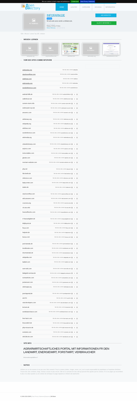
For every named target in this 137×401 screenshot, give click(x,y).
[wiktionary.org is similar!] (72, 119)
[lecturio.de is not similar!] (77, 307)
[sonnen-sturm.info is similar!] (72, 103)
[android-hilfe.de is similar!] (72, 94)
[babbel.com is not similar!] (77, 262)
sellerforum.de (67, 98)
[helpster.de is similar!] (72, 232)
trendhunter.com (67, 248)
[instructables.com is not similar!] (77, 153)
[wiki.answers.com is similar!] (72, 198)
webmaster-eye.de (66, 108)
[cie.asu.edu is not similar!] (77, 207)
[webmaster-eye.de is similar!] (72, 108)
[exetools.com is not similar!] (77, 332)
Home (62, 7)
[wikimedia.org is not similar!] (77, 137)
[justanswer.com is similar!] (72, 282)
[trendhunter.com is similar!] (72, 248)
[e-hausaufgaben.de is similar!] (72, 218)
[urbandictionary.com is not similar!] (77, 144)
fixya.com (68, 228)
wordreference (74, 87)
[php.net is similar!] (72, 169)
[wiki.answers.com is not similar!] (77, 198)
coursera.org (67, 203)
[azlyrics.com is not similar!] (77, 148)
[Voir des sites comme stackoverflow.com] (50, 49)
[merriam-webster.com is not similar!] (77, 162)
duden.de (68, 187)
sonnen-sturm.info (66, 103)
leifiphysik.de (67, 223)
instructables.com (66, 153)
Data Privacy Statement (87, 1)
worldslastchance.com (65, 311)
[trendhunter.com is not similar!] (77, 248)
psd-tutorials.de (67, 243)
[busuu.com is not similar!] (77, 237)
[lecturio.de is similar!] (72, 307)
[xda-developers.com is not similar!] (77, 302)
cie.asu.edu (68, 207)
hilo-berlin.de (67, 173)
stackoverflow (74, 74)
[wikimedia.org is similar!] (72, 137)
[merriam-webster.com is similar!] (72, 162)
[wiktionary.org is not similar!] (77, 119)
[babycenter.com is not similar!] (77, 182)
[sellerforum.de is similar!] (72, 98)
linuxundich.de (67, 323)
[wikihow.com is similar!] (72, 128)
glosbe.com (68, 157)
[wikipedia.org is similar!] (72, 123)
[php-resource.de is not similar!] (77, 327)
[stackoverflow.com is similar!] (72, 194)
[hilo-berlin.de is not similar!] (77, 173)
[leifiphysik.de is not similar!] (77, 223)
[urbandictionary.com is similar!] (72, 144)
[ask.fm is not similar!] (77, 298)
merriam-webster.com (65, 162)
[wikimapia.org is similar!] (72, 286)
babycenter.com (67, 182)
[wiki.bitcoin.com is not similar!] (77, 336)
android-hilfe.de (67, 94)
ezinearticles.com (66, 277)
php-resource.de (66, 327)
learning (49, 18)
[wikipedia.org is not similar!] (77, 123)
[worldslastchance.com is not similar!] (77, 311)
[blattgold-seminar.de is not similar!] (77, 273)
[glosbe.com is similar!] (72, 157)
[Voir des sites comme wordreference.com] (111, 49)
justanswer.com (67, 282)
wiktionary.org (67, 119)
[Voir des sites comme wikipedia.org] (29, 49)
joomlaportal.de (67, 293)
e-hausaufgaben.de (66, 218)
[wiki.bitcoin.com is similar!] (72, 336)
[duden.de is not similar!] (77, 187)
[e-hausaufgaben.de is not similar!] (77, 218)
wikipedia (75, 69)
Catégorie (86, 7)
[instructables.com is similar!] (72, 153)
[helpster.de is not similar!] (77, 232)
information (110, 7)
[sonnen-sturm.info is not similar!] (77, 103)
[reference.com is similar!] (72, 178)
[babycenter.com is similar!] (72, 182)
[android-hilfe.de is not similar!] (77, 94)
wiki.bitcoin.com (67, 336)
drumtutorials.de (67, 252)
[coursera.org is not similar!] (77, 203)
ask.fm (69, 298)
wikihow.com (71, 56)
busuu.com (68, 237)
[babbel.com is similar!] (72, 262)
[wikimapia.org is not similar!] (77, 286)
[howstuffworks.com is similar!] (72, 212)
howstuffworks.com (66, 212)
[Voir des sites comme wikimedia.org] (90, 49)
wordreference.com (112, 56)
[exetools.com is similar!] (72, 332)
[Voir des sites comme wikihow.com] (70, 49)
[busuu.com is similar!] (72, 237)
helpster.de (68, 232)
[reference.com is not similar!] (77, 178)
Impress (47, 396)
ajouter (74, 7)
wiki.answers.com (66, 198)
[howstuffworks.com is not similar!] (77, 212)
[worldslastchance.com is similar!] (72, 311)
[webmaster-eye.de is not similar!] (77, 108)
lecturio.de (68, 307)
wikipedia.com (67, 257)
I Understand (75, 1)
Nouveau (98, 7)
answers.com (67, 112)
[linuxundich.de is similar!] (72, 323)
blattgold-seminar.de (66, 273)
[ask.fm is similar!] (72, 298)
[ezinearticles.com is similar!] (72, 277)
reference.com (67, 178)
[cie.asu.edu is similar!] (72, 207)
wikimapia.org (67, 286)
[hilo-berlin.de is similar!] (72, 173)
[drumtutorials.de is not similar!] (77, 252)
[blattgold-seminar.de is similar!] (72, 273)
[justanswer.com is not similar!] (77, 282)
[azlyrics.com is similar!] (72, 148)
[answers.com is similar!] (72, 112)
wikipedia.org (30, 56)
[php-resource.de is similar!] (72, 327)
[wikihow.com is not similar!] (77, 128)
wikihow (76, 78)
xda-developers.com (65, 302)
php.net (69, 169)
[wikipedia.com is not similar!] (77, 257)
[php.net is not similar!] (77, 169)
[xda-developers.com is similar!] (72, 302)
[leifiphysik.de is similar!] (72, 223)
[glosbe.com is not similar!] (77, 157)
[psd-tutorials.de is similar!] (72, 243)
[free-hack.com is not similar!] (77, 318)
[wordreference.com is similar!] (72, 132)
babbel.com (68, 262)
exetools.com (67, 332)
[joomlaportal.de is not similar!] (77, 293)
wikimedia (75, 83)
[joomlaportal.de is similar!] (72, 293)
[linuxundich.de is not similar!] (77, 323)
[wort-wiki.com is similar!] (72, 268)
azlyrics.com (67, 148)
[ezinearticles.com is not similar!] (77, 277)
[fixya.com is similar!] (72, 228)
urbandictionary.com (66, 144)
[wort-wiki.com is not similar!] (77, 268)
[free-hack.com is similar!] (72, 318)
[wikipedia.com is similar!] (72, 257)
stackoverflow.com (51, 56)
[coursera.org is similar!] (72, 203)
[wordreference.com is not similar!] (77, 132)
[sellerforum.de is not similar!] (77, 98)
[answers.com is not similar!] (77, 112)
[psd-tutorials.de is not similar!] (77, 243)
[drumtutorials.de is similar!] (72, 252)
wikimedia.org (92, 56)
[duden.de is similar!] (72, 187)
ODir (30, 7)
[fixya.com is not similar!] (77, 228)
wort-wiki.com (67, 268)
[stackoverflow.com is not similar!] (77, 194)
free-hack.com (67, 318)
